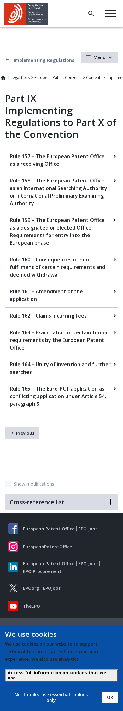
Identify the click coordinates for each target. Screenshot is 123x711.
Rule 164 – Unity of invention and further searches (60, 368)
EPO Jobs (87, 529)
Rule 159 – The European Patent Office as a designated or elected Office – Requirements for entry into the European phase (57, 231)
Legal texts (20, 77)
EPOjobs (52, 588)
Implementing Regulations (44, 60)
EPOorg (31, 588)
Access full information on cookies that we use (57, 675)
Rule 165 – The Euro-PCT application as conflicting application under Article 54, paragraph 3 (58, 396)
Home (3, 77)
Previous (25, 433)
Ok (110, 697)
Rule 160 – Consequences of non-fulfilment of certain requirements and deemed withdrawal (57, 267)
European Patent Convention (58, 77)
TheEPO (31, 606)
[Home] (28, 14)
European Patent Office (48, 529)
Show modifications (34, 484)
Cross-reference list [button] (37, 502)
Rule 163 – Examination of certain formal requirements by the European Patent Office (59, 340)
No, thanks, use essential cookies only (51, 697)
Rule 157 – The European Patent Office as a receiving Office (57, 160)
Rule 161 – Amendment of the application (46, 295)
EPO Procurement (42, 571)
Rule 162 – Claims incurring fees (48, 315)
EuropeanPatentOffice (47, 547)
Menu (99, 57)
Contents (94, 77)
